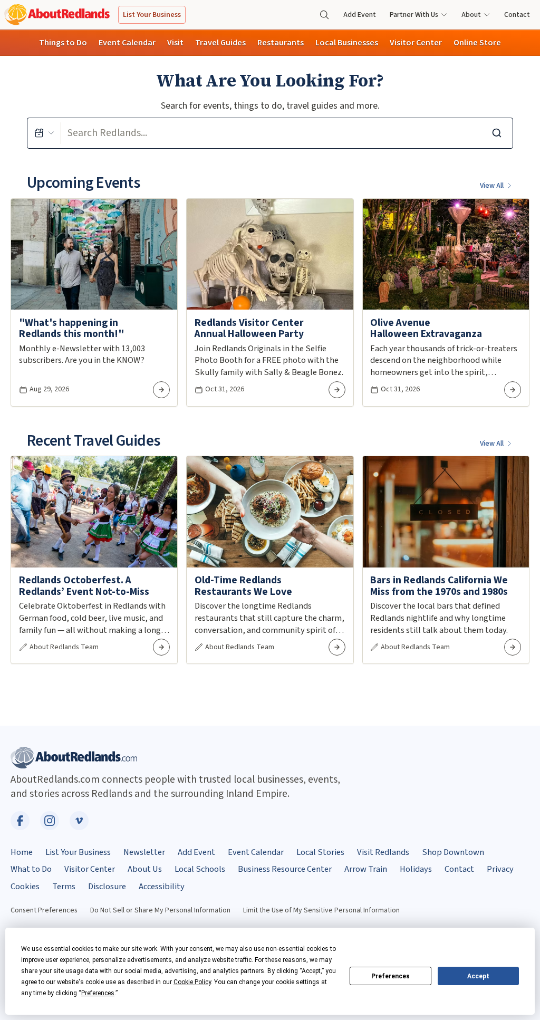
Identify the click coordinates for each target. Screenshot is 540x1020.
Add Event (359, 14)
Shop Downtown (453, 852)
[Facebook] (20, 820)
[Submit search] (497, 133)
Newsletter (144, 852)
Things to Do (63, 43)
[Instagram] (49, 820)
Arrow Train (365, 869)
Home (22, 852)
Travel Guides (220, 43)
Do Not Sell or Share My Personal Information (160, 910)
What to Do (31, 869)
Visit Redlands (383, 852)
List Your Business (152, 14)
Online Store (477, 43)
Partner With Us (414, 14)
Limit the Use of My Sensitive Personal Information (321, 910)
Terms (63, 886)
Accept (478, 976)
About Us (145, 869)
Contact (517, 14)
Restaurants (280, 43)
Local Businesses (346, 43)
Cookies (25, 886)
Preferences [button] (97, 993)
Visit (175, 43)
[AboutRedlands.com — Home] (57, 14)
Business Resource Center (285, 869)
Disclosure (107, 886)
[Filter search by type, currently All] (44, 133)
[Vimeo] (79, 820)
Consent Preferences (44, 910)
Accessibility (162, 886)
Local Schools (200, 869)
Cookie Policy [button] (192, 982)
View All (492, 185)
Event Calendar (127, 43)
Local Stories (320, 852)
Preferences (390, 976)
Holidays (416, 869)
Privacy (500, 869)
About (471, 14)
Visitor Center (416, 43)
